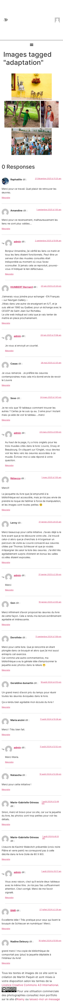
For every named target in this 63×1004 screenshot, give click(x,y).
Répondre (6, 197)
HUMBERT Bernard (21, 287)
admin (17, 241)
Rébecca (15, 478)
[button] (31, 44)
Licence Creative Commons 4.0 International (30, 985)
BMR (13, 910)
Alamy (21, 999)
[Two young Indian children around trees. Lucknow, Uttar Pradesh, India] (22, 114)
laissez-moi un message (44, 999)
